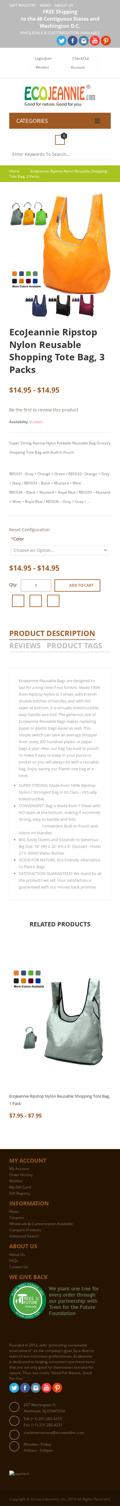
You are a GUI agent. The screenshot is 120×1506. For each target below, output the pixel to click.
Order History (21, 1174)
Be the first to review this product (43, 410)
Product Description (52, 633)
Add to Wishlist (18, 601)
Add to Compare (36, 601)
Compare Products (25, 1230)
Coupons (16, 1217)
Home (14, 171)
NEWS (45, 5)
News (14, 1211)
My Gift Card (20, 1187)
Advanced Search (24, 1236)
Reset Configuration (29, 529)
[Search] (108, 154)
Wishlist (42, 67)
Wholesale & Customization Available (41, 1223)
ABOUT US (63, 5)
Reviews (25, 645)
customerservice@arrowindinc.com (54, 1432)
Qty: (13, 585)
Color (17, 539)
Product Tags (74, 645)
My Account (19, 1168)
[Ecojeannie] (60, 88)
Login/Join (43, 58)
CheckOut (80, 58)
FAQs (13, 1260)
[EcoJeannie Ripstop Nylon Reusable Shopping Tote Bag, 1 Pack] (60, 1018)
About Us (17, 1254)
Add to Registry (53, 601)
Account (78, 67)
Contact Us (18, 1266)
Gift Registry (19, 1193)
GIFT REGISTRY (22, 5)
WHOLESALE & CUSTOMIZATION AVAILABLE (60, 32)
